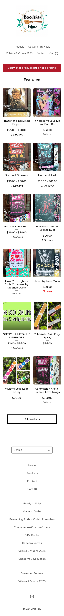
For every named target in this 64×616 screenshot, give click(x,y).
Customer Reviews (39, 46)
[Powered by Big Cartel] (32, 608)
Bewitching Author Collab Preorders (32, 519)
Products (19, 46)
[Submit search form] (49, 450)
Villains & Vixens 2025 (19, 53)
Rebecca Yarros (32, 543)
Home (32, 465)
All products (32, 419)
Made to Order (32, 511)
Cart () (53, 53)
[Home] (32, 21)
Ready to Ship (32, 503)
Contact (40, 53)
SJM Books (32, 535)
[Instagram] (32, 596)
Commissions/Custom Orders (32, 527)
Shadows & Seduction (32, 559)
